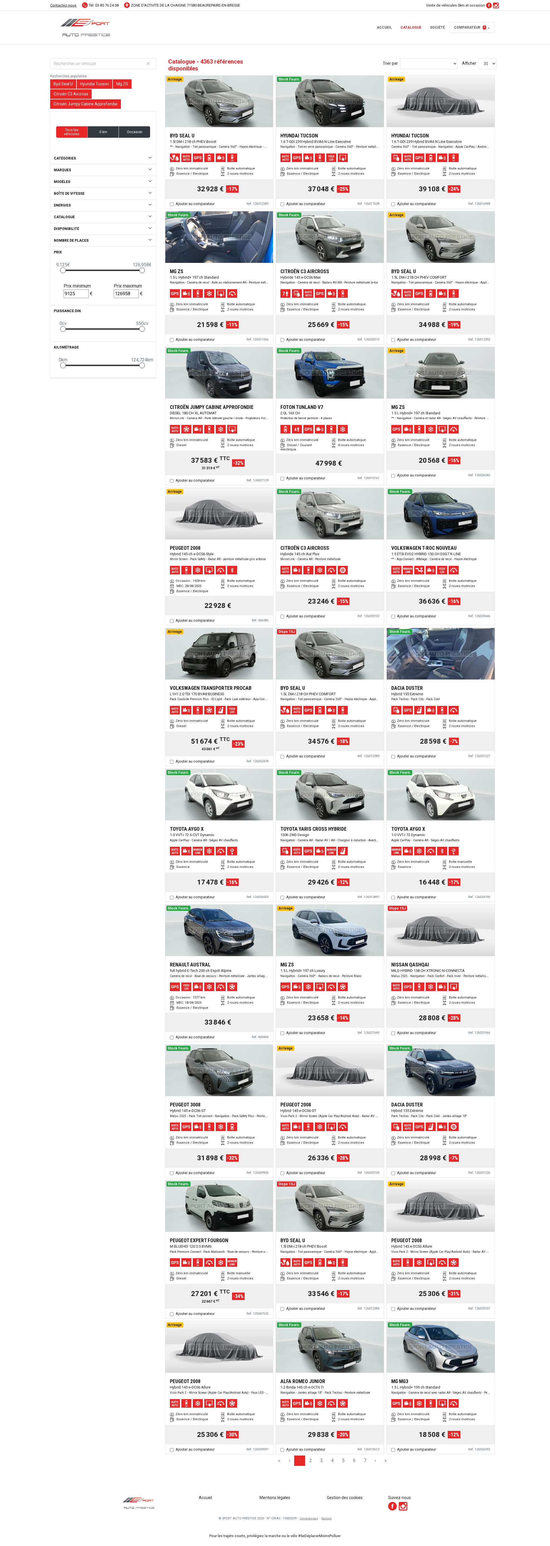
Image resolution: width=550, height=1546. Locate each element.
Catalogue (410, 27)
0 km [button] (103, 132)
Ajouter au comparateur (195, 204)
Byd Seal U (63, 84)
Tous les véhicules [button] (71, 132)
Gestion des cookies (345, 1497)
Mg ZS (122, 84)
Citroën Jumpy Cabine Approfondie (85, 104)
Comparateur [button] (469, 27)
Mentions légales (275, 1497)
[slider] (63, 270)
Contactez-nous (63, 5)
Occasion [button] (134, 132)
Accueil (384, 27)
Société (437, 27)
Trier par (390, 63)
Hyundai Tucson (94, 84)
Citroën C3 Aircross (71, 94)
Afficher (469, 63)
